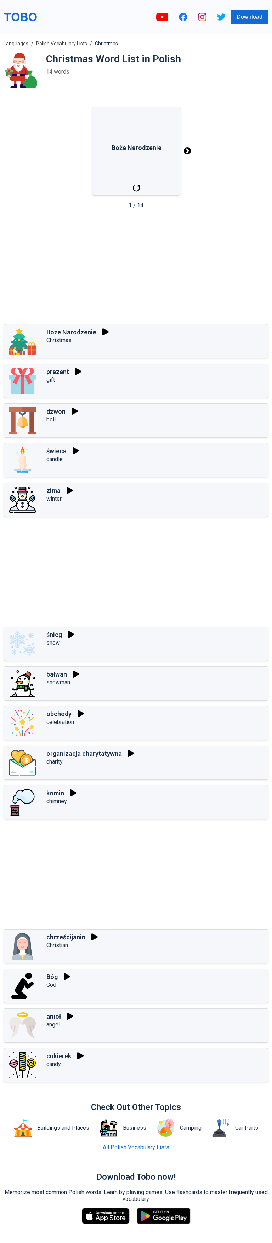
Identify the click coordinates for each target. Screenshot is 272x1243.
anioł (53, 1016)
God (51, 985)
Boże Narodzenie (71, 332)
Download (249, 17)
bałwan (56, 674)
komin (55, 793)
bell (51, 419)
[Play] (105, 332)
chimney (56, 801)
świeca (56, 451)
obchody (59, 714)
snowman (58, 682)
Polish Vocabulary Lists (61, 43)
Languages (16, 43)
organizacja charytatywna (84, 753)
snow (53, 642)
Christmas (59, 340)
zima (53, 490)
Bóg (52, 976)
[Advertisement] (136, 268)
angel (53, 1024)
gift (50, 379)
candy (53, 1064)
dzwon (56, 411)
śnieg (54, 634)
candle (54, 459)
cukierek (58, 1056)
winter (54, 498)
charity (54, 761)
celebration (60, 722)
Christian (57, 945)
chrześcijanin (65, 937)
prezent (57, 371)
